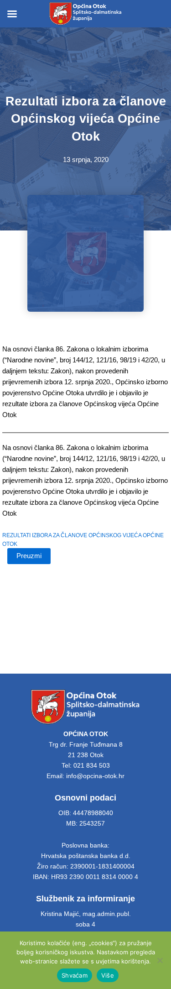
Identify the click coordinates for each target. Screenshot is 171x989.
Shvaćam (75, 975)
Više (107, 975)
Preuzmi (28, 556)
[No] (159, 960)
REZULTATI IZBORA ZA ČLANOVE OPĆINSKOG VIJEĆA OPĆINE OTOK (83, 539)
